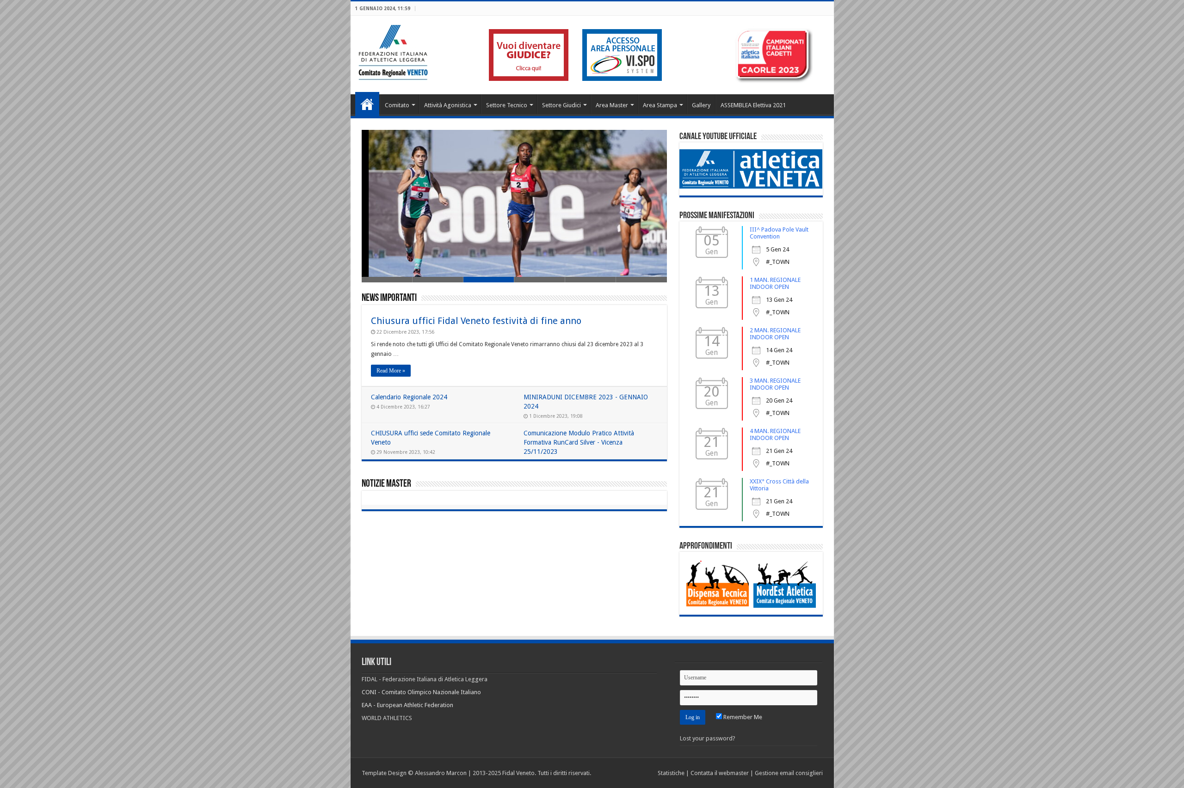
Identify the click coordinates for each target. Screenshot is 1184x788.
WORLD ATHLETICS (387, 718)
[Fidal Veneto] (393, 51)
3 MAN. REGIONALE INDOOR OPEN (775, 384)
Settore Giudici (561, 105)
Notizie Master (386, 484)
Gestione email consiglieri (789, 773)
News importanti (389, 298)
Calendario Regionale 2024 (409, 397)
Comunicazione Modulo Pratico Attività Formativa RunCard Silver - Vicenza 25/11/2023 (579, 442)
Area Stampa (660, 105)
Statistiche (671, 773)
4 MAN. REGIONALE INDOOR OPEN (775, 434)
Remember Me (742, 717)
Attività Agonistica (447, 105)
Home (367, 104)
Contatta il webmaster (720, 773)
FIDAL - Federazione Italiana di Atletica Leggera (424, 679)
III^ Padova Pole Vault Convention (779, 233)
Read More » (390, 370)
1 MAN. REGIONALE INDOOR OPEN (775, 283)
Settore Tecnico (506, 105)
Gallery (701, 105)
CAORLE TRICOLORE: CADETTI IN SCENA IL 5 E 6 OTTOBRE (451, 250)
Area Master (612, 105)
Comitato (397, 105)
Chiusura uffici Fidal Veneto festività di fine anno (476, 320)
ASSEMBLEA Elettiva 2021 (753, 105)
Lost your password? (707, 738)
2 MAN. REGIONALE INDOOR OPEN (775, 334)
